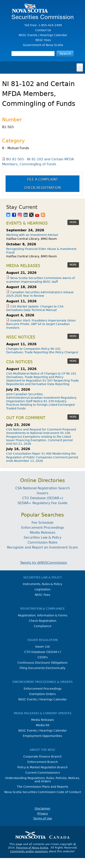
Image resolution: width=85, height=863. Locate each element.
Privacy (42, 813)
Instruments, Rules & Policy (42, 584)
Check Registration (42, 188)
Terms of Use (42, 818)
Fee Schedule (42, 523)
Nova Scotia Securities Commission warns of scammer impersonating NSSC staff (40, 279)
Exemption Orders (42, 694)
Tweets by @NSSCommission (43, 563)
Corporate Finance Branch (42, 756)
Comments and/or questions (29, 851)
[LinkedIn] (26, 215)
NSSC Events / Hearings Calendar (43, 35)
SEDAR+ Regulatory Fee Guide (42, 503)
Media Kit (42, 725)
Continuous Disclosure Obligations (42, 662)
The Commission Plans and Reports (42, 786)
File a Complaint (42, 179)
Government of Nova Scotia (43, 45)
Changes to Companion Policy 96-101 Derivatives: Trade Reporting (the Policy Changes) (42, 350)
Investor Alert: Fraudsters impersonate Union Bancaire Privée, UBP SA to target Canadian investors (41, 324)
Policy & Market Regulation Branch (42, 767)
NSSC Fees (43, 40)
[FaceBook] (14, 215)
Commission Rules (42, 542)
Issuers (42, 493)
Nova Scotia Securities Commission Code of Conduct (42, 792)
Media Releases (42, 532)
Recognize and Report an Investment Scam (42, 547)
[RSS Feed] (43, 215)
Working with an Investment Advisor (32, 234)
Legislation (43, 589)
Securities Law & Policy (42, 537)
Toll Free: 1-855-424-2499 (43, 25)
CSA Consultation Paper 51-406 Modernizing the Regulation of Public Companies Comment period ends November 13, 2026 (42, 457)
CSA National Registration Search (42, 488)
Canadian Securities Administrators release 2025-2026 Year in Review (40, 294)
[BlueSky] (8, 215)
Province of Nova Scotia (32, 847)
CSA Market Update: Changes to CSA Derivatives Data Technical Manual (35, 308)
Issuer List (42, 646)
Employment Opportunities (42, 736)
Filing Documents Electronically (42, 668)
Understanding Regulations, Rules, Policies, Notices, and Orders (42, 779)
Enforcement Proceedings (42, 528)
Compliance (42, 626)
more (73, 222)
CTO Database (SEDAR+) (42, 498)
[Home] (42, 17)
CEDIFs (43, 657)
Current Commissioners (42, 772)
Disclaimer (42, 808)
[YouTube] (37, 215)
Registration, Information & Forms (42, 615)
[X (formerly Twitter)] (31, 215)
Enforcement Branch (42, 762)
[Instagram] (20, 215)
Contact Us (43, 30)
